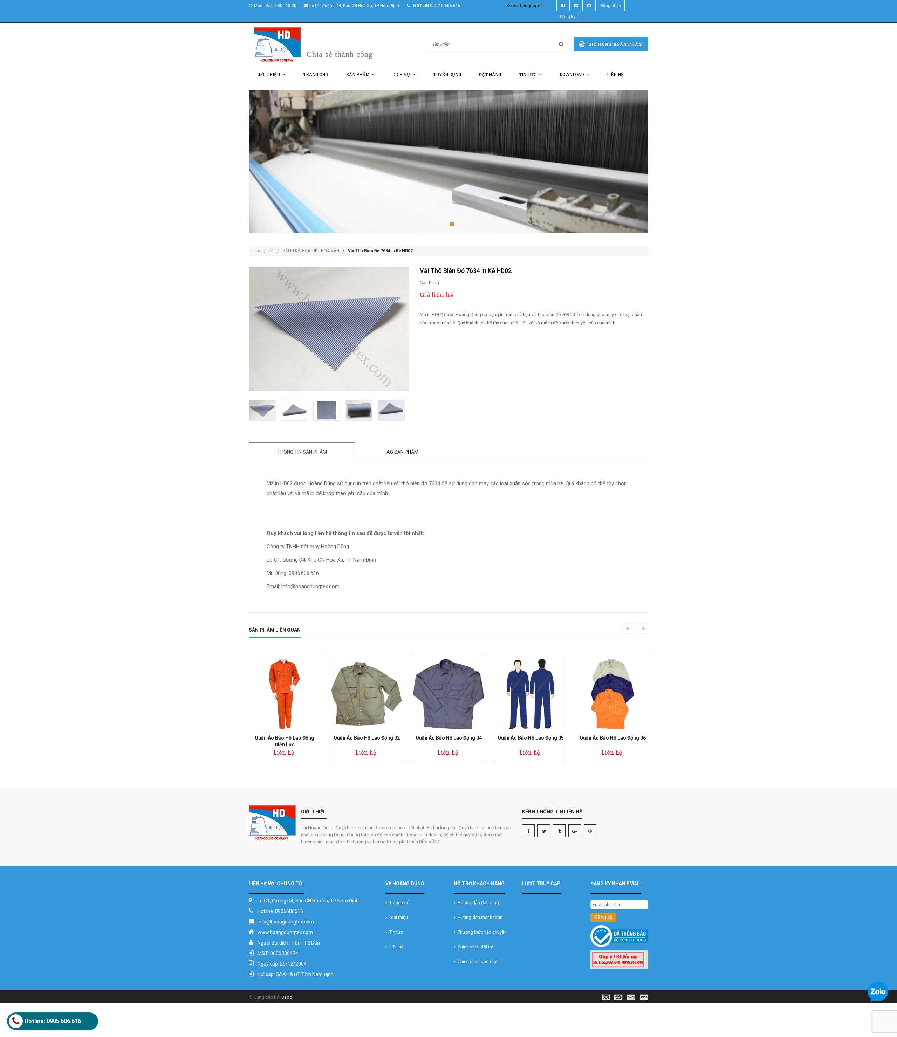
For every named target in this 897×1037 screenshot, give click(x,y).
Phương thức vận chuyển (481, 932)
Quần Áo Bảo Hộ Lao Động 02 (367, 738)
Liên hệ (615, 74)
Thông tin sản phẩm (302, 452)
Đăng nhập (610, 5)
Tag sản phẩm (401, 452)
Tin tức (527, 74)
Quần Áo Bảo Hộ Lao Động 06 (613, 738)
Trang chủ (315, 74)
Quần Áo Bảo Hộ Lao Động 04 (449, 738)
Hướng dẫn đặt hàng (477, 902)
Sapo (286, 997)
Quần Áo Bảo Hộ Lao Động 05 (531, 738)
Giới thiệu (268, 74)
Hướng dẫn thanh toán (479, 917)
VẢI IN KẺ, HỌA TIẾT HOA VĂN (310, 250)
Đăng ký (567, 16)
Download (572, 74)
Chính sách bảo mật (477, 961)
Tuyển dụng (447, 74)
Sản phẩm (357, 74)
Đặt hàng (490, 74)
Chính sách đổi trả (474, 946)
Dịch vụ (401, 74)
